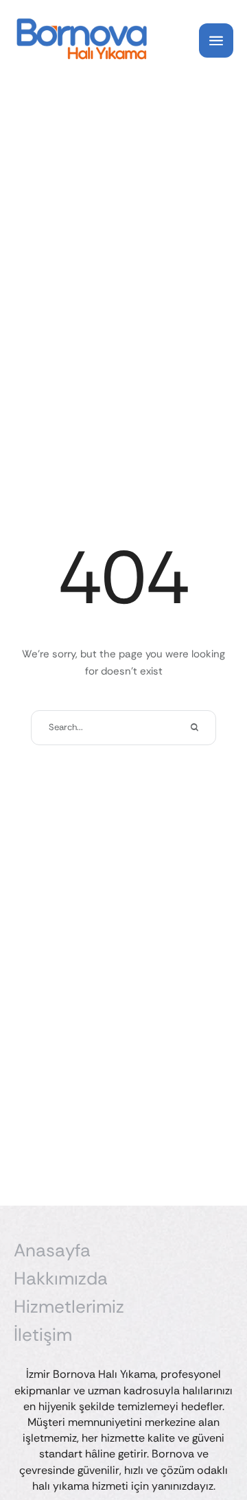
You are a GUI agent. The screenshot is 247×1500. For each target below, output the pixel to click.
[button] (209, 1442)
